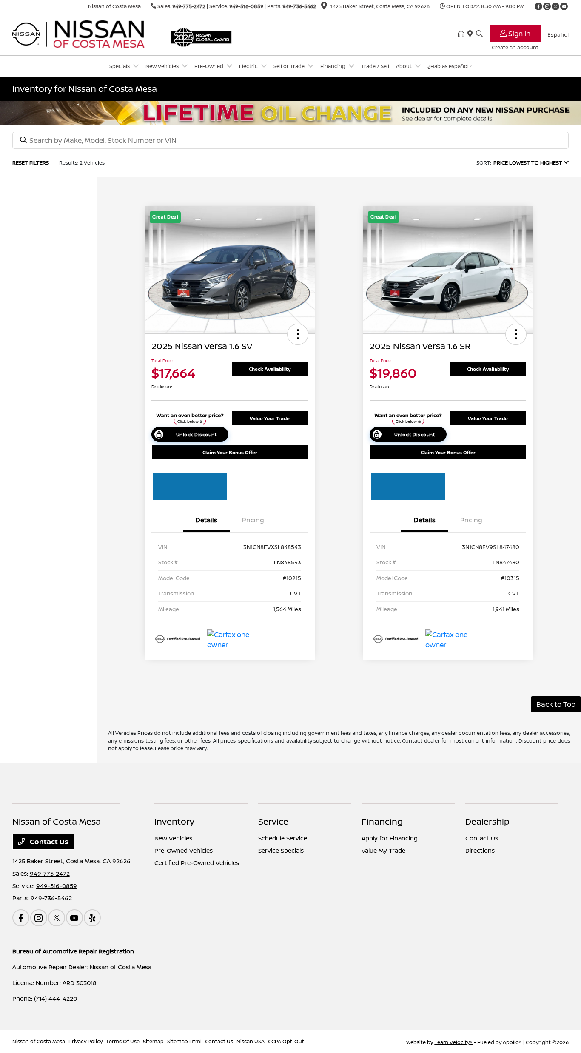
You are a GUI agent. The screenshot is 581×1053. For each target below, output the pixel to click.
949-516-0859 (246, 6)
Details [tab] (206, 519)
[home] (462, 34)
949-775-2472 (188, 6)
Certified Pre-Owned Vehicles (196, 863)
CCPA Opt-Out (286, 1041)
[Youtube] (564, 6)
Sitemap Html (184, 1041)
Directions (480, 850)
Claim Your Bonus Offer (229, 452)
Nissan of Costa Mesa (38, 1041)
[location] (324, 7)
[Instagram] (547, 6)
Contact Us (48, 841)
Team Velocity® (453, 1042)
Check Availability (269, 369)
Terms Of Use (123, 1041)
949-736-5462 (299, 6)
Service (273, 821)
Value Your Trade (270, 418)
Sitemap (153, 1041)
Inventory (174, 821)
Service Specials (281, 850)
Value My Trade (383, 850)
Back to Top (555, 704)
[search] (479, 34)
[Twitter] (555, 6)
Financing (382, 821)
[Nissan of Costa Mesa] (85, 33)
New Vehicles (173, 838)
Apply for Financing (390, 838)
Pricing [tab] (253, 519)
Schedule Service (282, 838)
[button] (297, 334)
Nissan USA (250, 1041)
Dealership (487, 821)
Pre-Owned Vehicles (183, 850)
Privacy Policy (85, 1041)
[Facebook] (538, 6)
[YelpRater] (92, 917)
